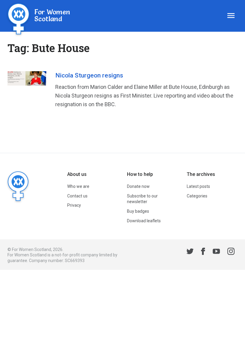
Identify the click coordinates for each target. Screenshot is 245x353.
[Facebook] (203, 252)
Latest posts (198, 186)
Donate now (138, 186)
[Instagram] (231, 252)
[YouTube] (216, 252)
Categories (197, 196)
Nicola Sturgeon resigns (89, 75)
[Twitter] (190, 252)
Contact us (77, 196)
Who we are (78, 186)
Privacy (74, 205)
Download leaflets (144, 220)
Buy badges (138, 211)
